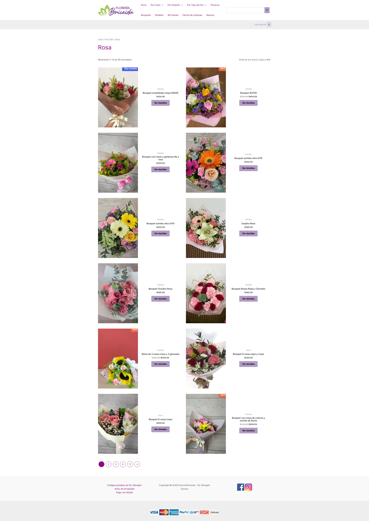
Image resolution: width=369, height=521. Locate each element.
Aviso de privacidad (124, 488)
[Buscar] (267, 10)
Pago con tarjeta (124, 492)
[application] (162, 5)
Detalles (159, 15)
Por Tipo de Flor (195, 5)
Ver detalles (160, 102)
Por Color (156, 5)
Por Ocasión (174, 5)
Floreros (215, 5)
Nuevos (210, 15)
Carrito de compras (192, 15)
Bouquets (146, 15)
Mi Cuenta (173, 15)
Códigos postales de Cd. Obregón (124, 485)
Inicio (143, 5)
